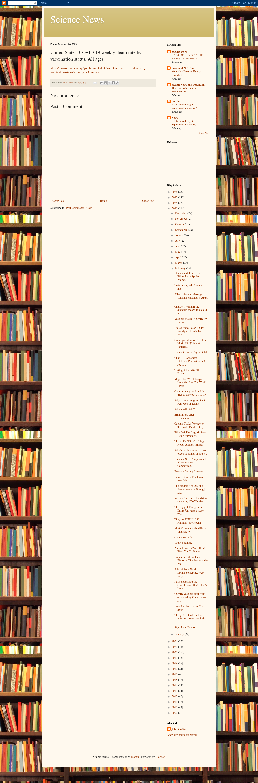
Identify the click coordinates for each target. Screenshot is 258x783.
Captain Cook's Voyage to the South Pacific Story (189, 425)
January (180, 634)
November (181, 218)
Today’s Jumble (183, 542)
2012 (175, 696)
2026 (175, 192)
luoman (135, 757)
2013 (175, 691)
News (175, 117)
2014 (175, 685)
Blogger (160, 757)
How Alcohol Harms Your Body (189, 607)
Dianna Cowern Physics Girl (190, 352)
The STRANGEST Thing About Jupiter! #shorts (189, 443)
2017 (175, 669)
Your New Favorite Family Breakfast (186, 73)
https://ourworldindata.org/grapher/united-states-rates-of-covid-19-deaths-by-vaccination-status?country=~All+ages (98, 70)
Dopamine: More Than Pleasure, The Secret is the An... (191, 560)
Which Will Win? (184, 409)
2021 (175, 647)
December (181, 213)
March (179, 263)
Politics (176, 101)
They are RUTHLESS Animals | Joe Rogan (187, 521)
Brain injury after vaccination (184, 416)
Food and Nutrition (183, 68)
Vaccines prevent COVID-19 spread (190, 320)
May (178, 252)
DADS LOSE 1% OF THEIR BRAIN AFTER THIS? (187, 56)
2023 (175, 208)
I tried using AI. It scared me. (188, 287)
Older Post (148, 201)
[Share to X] (109, 83)
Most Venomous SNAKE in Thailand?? (190, 530)
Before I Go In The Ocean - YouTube (190, 478)
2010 (175, 707)
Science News (77, 19)
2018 (175, 663)
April (178, 257)
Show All (203, 132)
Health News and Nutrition (188, 84)
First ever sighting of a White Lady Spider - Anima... (187, 276)
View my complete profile (182, 735)
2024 (175, 203)
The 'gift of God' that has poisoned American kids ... (189, 618)
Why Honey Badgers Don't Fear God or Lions (189, 402)
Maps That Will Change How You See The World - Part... (190, 382)
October (180, 224)
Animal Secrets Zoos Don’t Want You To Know (189, 549)
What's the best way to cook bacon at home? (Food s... (190, 451)
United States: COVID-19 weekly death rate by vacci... (189, 331)
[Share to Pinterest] (117, 83)
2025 (175, 197)
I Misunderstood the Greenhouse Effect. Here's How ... (190, 585)
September (181, 230)
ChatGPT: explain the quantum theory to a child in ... (190, 310)
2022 (175, 641)
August (179, 235)
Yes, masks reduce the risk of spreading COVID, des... (191, 499)
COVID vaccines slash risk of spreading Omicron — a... (190, 597)
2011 (175, 702)
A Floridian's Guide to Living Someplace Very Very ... (189, 572)
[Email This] (102, 83)
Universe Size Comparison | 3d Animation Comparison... (190, 462)
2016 (175, 674)
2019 (175, 658)
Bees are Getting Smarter (188, 471)
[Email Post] (94, 82)
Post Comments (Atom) (79, 208)
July (178, 240)
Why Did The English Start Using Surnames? (190, 434)
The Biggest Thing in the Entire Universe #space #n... (189, 510)
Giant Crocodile (183, 537)
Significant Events (184, 627)
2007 (175, 713)
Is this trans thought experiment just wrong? (184, 106)
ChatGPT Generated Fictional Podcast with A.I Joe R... (190, 361)
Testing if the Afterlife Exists (187, 371)
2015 (175, 680)
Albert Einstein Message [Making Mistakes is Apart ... (191, 297)
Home (103, 201)
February (180, 268)
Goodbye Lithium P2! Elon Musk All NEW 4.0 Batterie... (190, 343)
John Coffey (178, 729)
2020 (175, 652)
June (178, 246)
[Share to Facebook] (113, 83)
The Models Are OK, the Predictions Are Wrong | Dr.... (189, 489)
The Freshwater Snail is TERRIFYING (184, 89)
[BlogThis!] (106, 83)
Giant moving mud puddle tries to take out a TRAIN (190, 393)
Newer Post (57, 201)
